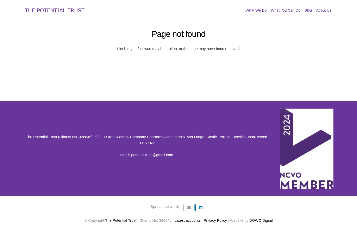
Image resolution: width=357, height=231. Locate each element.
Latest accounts (188, 220)
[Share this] (200, 207)
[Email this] (189, 207)
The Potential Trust (120, 220)
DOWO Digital (261, 220)
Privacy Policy (216, 220)
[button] (334, 10)
